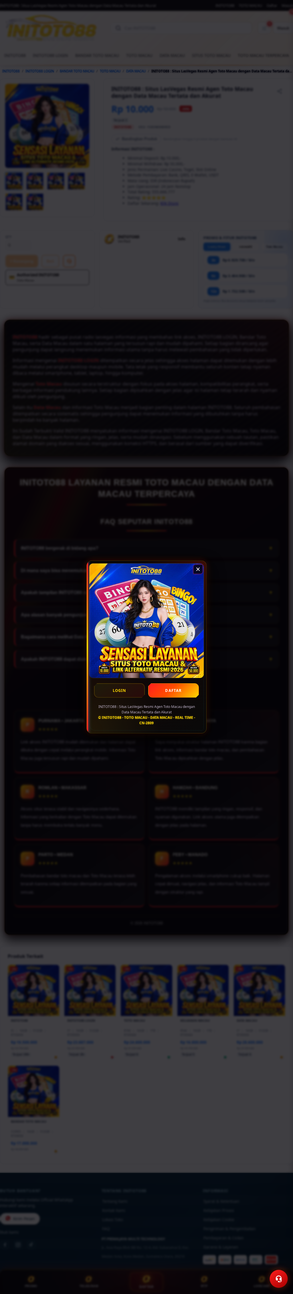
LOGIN (119, 690)
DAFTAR (173, 690)
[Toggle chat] (279, 1279)
